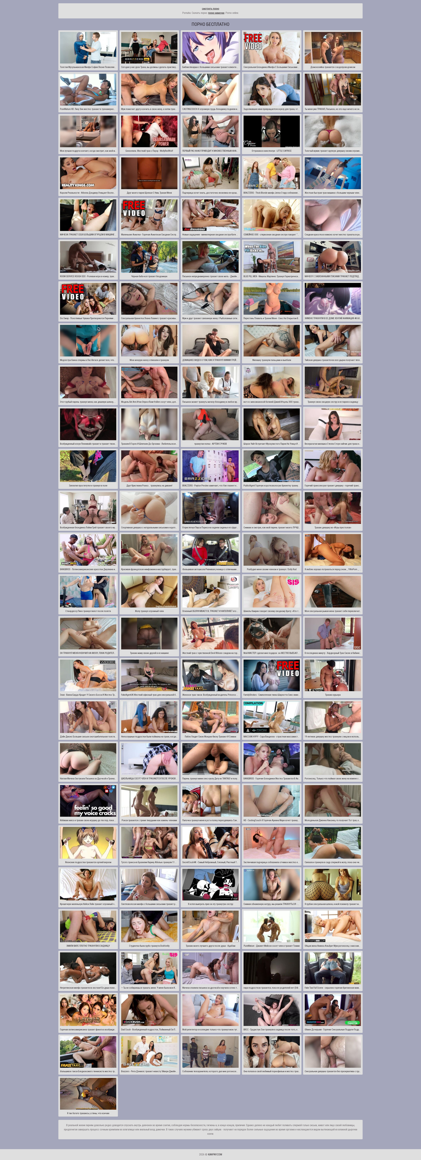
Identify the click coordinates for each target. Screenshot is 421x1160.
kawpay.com (215, 1154)
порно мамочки (216, 12)
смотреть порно (210, 8)
